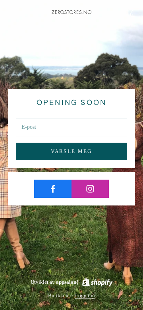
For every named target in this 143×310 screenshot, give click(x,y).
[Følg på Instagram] (90, 189)
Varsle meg (71, 151)
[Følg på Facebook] (53, 189)
